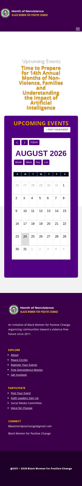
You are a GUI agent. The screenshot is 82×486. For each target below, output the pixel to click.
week (29, 162)
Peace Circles (19, 360)
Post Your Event (21, 393)
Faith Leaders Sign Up (25, 398)
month (18, 162)
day (38, 162)
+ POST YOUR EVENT (57, 129)
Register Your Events (24, 365)
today (34, 142)
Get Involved (19, 375)
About (14, 355)
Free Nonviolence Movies (27, 370)
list (46, 162)
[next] (24, 142)
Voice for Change (21, 408)
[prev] (17, 142)
